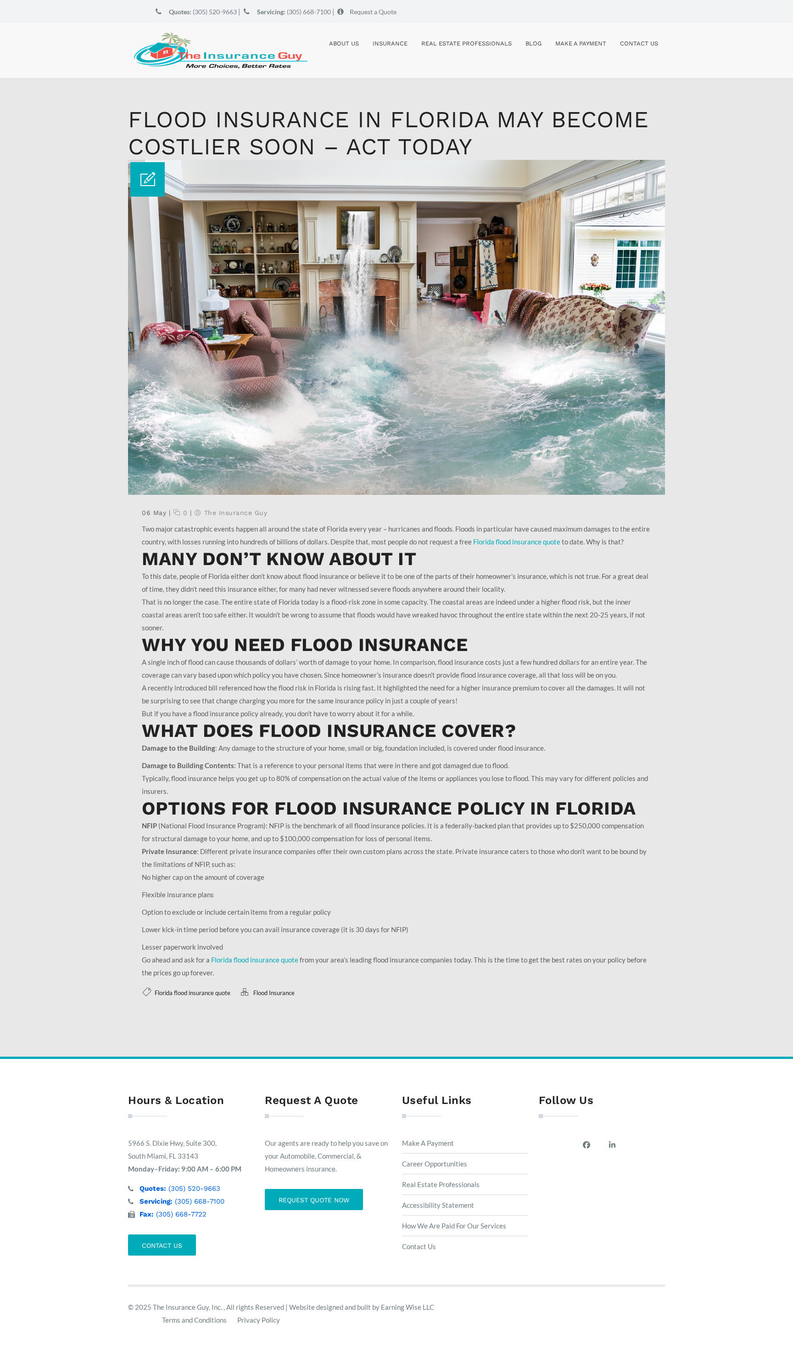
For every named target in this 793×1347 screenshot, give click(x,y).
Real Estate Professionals (466, 43)
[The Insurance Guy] (220, 50)
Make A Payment (580, 43)
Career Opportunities (434, 1164)
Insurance (390, 43)
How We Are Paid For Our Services (454, 1226)
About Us (344, 43)
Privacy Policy (258, 1320)
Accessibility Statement (438, 1205)
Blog (533, 43)
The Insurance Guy (236, 512)
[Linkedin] (614, 1145)
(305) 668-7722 (173, 1214)
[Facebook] (589, 1145)
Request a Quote (373, 12)
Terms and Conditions (194, 1320)
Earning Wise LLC (407, 1307)
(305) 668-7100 (294, 12)
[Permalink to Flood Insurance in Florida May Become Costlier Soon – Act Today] (396, 492)
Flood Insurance (274, 992)
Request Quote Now (314, 1200)
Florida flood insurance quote (516, 542)
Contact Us (639, 43)
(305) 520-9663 (203, 12)
